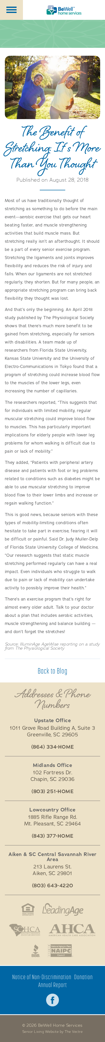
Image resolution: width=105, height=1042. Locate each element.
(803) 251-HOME (52, 791)
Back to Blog (53, 670)
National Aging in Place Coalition (60, 950)
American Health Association (72, 930)
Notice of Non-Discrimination (41, 977)
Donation (83, 977)
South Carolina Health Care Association (25, 930)
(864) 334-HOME (52, 747)
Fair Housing (28, 909)
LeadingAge (63, 909)
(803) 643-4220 (52, 885)
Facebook (52, 1000)
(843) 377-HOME (52, 836)
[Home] (64, 10)
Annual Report (52, 985)
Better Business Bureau (36, 950)
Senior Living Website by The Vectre (52, 1032)
